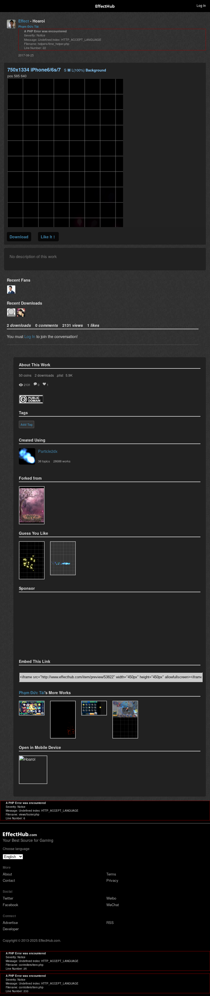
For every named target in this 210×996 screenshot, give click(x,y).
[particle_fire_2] (63, 720)
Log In (29, 336)
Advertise (10, 922)
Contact (9, 880)
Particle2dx (47, 451)
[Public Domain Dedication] (31, 402)
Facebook (10, 904)
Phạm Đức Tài (28, 26)
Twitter (8, 898)
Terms (111, 874)
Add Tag (27, 424)
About (7, 874)
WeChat (112, 904)
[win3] (32, 708)
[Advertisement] (46, 623)
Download (19, 236)
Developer (11, 928)
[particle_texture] (63, 558)
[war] (125, 720)
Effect (23, 21)
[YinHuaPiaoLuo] (32, 505)
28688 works (62, 461)
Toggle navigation (6, 5)
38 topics (44, 461)
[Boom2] (32, 560)
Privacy (112, 880)
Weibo (111, 898)
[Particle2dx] (27, 457)
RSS (110, 922)
